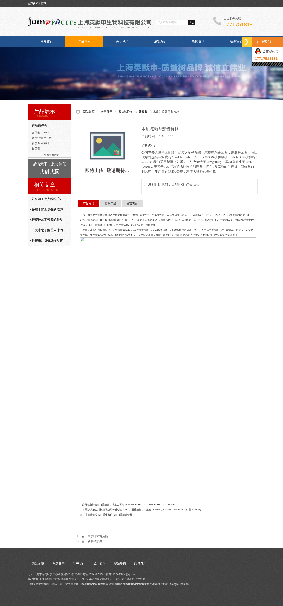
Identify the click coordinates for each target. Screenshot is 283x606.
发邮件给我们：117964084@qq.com (173, 184)
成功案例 (160, 41)
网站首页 (46, 41)
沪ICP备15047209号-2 (88, 579)
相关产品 (110, 203)
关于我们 (122, 41)
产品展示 (84, 41)
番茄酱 (36, 148)
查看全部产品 (51, 154)
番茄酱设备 (39, 125)
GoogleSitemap (179, 584)
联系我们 (236, 41)
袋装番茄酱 (95, 541)
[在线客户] (247, 42)
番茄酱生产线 (40, 132)
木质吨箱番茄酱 (98, 536)
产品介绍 (88, 203)
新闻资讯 (198, 41)
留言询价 (132, 203)
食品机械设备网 (136, 579)
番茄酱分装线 (40, 143)
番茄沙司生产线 (42, 138)
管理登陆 (107, 579)
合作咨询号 (269, 51)
